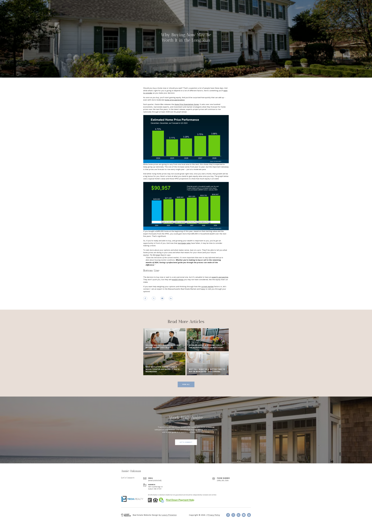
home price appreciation (175, 100)
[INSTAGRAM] (233, 515)
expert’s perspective (220, 277)
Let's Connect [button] (186, 442)
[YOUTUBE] (244, 515)
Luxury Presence (169, 515)
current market (207, 286)
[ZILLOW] (249, 515)
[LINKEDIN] (238, 515)
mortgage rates (184, 243)
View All (186, 384)
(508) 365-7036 (223, 480)
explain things (178, 279)
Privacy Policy (213, 515)
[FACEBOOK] (228, 515)
